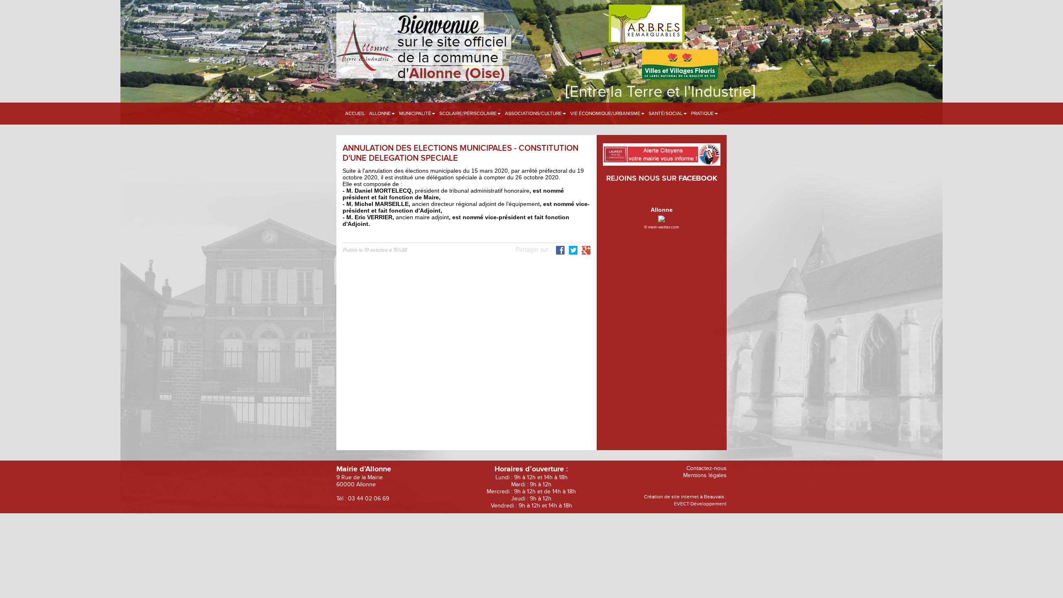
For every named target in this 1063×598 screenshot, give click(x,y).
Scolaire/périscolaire (468, 113)
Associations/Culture (534, 113)
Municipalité (415, 113)
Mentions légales (705, 475)
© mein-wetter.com (661, 227)
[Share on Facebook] (560, 250)
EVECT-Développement (700, 504)
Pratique (703, 113)
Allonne (380, 113)
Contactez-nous (706, 468)
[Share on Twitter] (573, 250)
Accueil (355, 113)
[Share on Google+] (586, 250)
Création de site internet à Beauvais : (685, 497)
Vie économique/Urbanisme (606, 113)
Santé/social (666, 113)
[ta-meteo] (661, 218)
